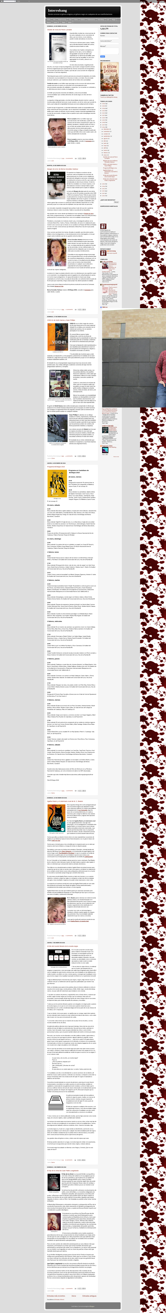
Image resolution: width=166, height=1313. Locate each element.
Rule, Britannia (66, 851)
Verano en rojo (88, 213)
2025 (103, 106)
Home (48, 19)
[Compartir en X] (82, 158)
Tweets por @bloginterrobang (108, 97)
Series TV (56, 22)
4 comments (69, 456)
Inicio (74, 1296)
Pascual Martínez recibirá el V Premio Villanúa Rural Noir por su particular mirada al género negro (109, 411)
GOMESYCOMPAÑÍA (108, 426)
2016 (103, 127)
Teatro (63, 22)
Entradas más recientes (56, 1296)
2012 (103, 191)
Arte (54, 19)
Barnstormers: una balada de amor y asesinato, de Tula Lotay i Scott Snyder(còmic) (109, 267)
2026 (103, 103)
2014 (103, 186)
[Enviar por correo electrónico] (78, 158)
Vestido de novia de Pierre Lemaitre (59, 30)
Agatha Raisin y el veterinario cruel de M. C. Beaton (65, 801)
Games (83, 19)
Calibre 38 (104, 307)
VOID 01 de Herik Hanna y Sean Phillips (61, 320)
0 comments (69, 309)
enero (105, 155)
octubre (106, 134)
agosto (106, 138)
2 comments (69, 790)
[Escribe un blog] (80, 158)
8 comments (69, 158)
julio (105, 141)
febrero (106, 152)
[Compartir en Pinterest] (85, 158)
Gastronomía (91, 19)
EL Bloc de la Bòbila (107, 261)
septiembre (107, 136)
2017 (103, 125)
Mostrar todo (116, 456)
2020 (103, 117)
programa (88, 141)
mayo (105, 145)
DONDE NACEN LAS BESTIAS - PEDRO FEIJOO (113, 429)
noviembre (107, 131)
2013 (103, 188)
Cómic (76, 19)
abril (105, 148)
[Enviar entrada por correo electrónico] (75, 158)
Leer (108, 19)
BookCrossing (62, 19)
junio (105, 143)
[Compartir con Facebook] (83, 158)
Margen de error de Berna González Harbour (62, 169)
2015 (103, 184)
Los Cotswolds (82, 810)
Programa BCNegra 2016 (56, 467)
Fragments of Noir (107, 446)
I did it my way (56, 840)
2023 (103, 110)
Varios (70, 22)
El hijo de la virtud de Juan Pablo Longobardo (63, 1171)
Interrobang (57, 10)
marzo (105, 150)
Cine (70, 19)
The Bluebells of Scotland (66, 853)
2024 (103, 108)
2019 (103, 120)
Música (49, 22)
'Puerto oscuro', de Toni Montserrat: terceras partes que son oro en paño (113, 291)
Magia (113, 19)
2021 (103, 115)
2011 (103, 193)
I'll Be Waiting (112, 447)
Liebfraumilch (88, 856)
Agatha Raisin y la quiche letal (79, 921)
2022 (103, 113)
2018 (103, 122)
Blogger (92, 1306)
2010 (103, 195)
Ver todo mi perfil (112, 253)
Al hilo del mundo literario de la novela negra (62, 946)
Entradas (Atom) (59, 1299)
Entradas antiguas (89, 1296)
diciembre (106, 129)
